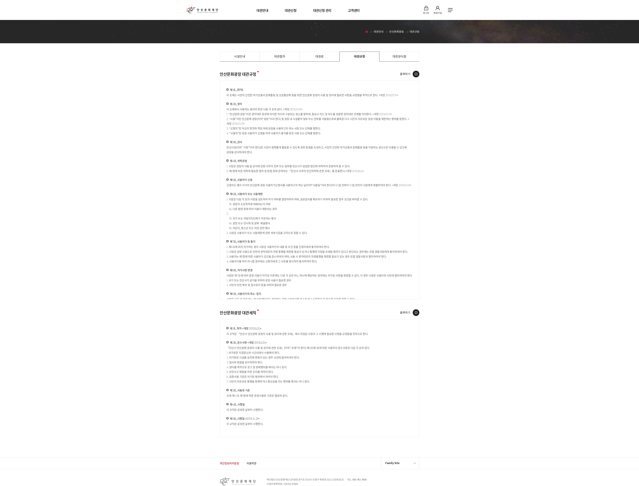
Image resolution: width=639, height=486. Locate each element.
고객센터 (354, 10)
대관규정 (414, 31)
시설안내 (239, 56)
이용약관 (251, 463)
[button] (400, 463)
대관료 (319, 56)
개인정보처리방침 (229, 463)
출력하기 (405, 74)
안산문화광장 (396, 31)
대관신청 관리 (322, 10)
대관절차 (279, 56)
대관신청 (290, 10)
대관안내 (262, 10)
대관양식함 (399, 56)
